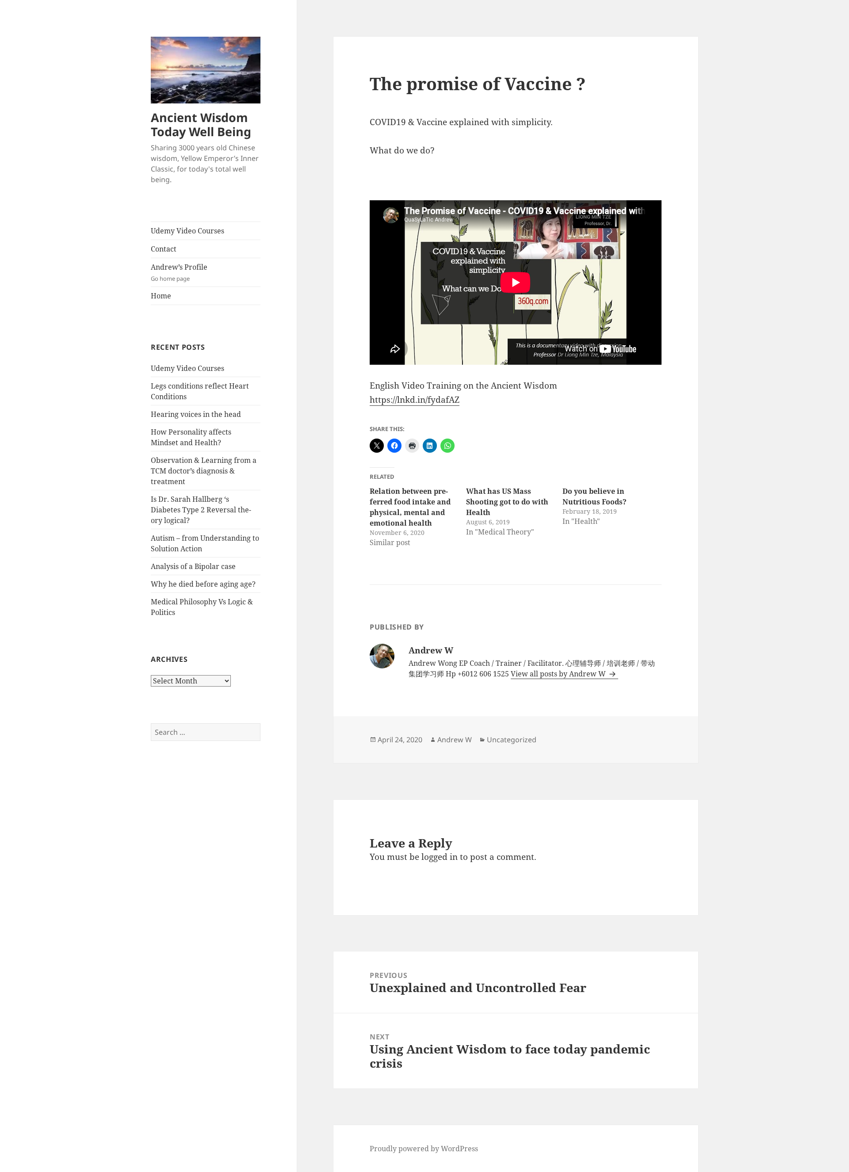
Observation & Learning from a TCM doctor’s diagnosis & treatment (203, 470)
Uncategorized (511, 739)
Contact (163, 249)
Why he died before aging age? (203, 584)
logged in (439, 857)
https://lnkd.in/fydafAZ (414, 399)
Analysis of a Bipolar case (193, 566)
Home (161, 296)
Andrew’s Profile (179, 272)
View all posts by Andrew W (559, 674)
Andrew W (454, 739)
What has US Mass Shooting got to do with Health (507, 501)
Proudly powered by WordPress (424, 1148)
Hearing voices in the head (196, 414)
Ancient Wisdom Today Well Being (201, 124)
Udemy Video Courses (187, 231)
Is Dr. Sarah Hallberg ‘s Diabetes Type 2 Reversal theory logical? (201, 509)
